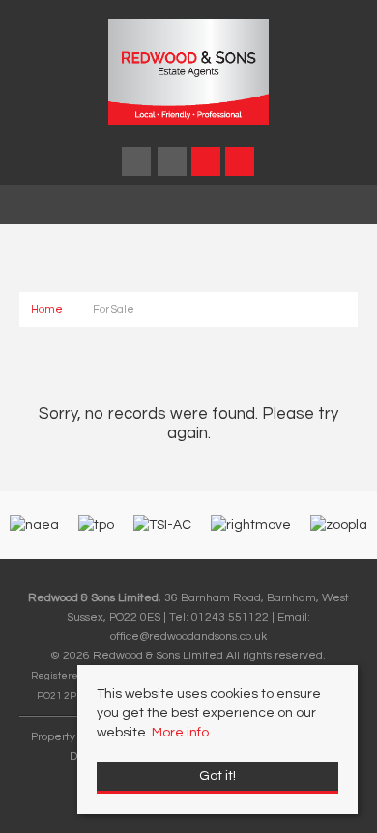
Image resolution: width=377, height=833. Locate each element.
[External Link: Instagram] (173, 165)
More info (180, 732)
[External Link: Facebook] (138, 165)
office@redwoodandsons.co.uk (188, 636)
